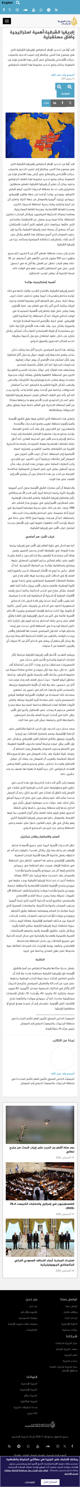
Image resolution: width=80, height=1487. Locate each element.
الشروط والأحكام (29, 1312)
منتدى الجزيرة (70, 1361)
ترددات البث (71, 1318)
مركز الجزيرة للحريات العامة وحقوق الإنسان (63, 1369)
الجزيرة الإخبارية (29, 1384)
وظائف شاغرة (70, 1312)
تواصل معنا (71, 1306)
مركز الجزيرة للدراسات (66, 1343)
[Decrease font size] (59, 87)
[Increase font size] (69, 87)
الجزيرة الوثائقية (28, 1401)
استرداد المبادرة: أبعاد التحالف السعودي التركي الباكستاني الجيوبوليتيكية (44, 1262)
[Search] (18, 3)
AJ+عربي (32, 1413)
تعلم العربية (70, 1355)
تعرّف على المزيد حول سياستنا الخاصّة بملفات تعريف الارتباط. (41, 1472)
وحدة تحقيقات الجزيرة (25, 1407)
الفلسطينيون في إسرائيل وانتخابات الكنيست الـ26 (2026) (42, 1206)
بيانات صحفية (69, 1330)
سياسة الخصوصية (28, 1318)
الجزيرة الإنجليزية (28, 1390)
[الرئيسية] (67, 21)
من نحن (33, 1306)
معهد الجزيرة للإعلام (66, 1349)
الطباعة (65, 94)
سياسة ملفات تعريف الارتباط (22, 1324)
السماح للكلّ (50, 1482)
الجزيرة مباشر (30, 1395)
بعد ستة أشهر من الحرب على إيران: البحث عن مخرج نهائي (41, 1149)
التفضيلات (31, 1330)
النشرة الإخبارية (69, 1324)
